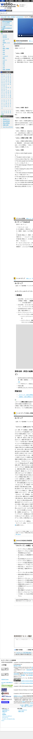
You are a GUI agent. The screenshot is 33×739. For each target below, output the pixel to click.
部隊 (32, 496)
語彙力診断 (5, 125)
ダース (29, 496)
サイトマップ (5, 717)
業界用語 (5, 37)
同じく (23, 449)
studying (22, 168)
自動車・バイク (6, 42)
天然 (29, 235)
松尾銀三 (25, 429)
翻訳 (21, 586)
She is (17, 153)
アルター (23, 457)
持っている (28, 186)
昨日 (19, 566)
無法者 (26, 431)
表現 (30, 141)
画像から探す (21, 711)
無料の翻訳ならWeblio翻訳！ (23, 5)
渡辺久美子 (18, 502)
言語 (30, 60)
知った (19, 516)
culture (28, 168)
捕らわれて (28, 449)
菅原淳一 (28, 484)
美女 (19, 504)
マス (20, 236)
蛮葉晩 (19, 512)
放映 (20, 459)
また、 (25, 60)
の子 (20, 558)
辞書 (3, 0)
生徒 (31, 582)
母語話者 (19, 143)
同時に (23, 504)
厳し (22, 568)
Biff (19, 429)
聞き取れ (30, 562)
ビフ (16, 429)
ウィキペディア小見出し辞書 (24, 413)
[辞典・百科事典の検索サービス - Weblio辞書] (8, 5)
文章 (19, 586)
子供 (23, 441)
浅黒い (16, 465)
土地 (30, 134)
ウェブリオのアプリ (22, 709)
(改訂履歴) (23, 675)
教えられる (25, 584)
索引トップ (28, 218)
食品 (4, 63)
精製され (25, 496)
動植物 (25, 58)
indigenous (29, 131)
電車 (4, 40)
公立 (28, 594)
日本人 (29, 112)
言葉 (25, 56)
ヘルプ (3, 712)
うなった (20, 445)
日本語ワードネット (18, 695)
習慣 (21, 552)
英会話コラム (6, 119)
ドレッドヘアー (28, 471)
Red (17, 471)
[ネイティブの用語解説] (3, 10)
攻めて (19, 488)
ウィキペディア (20, 278)
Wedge (22, 463)
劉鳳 (28, 478)
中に (23, 459)
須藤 (16, 492)
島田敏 (30, 429)
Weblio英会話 (6, 121)
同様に (25, 134)
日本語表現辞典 (19, 16)
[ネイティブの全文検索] (9, 10)
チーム (30, 431)
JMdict (23, 701)
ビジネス (5, 35)
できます (21, 588)
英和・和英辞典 (18, 0)
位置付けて (24, 480)
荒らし (16, 508)
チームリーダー (23, 472)
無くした (25, 478)
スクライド (19, 426)
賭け (22, 486)
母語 (22, 62)
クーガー (23, 516)
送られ (17, 496)
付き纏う (24, 510)
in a (19, 122)
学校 (31, 594)
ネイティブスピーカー (24, 242)
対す (26, 182)
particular (22, 122)
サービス (26, 590)
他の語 (19, 235)
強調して (24, 146)
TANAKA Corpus (4, 679)
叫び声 (16, 453)
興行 (24, 486)
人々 (30, 229)
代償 (27, 451)
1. (15, 153)
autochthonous (22, 133)
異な (19, 134)
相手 (32, 504)
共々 (19, 457)
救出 (24, 443)
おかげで (26, 552)
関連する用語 (24, 141)
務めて (30, 472)
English (26, 153)
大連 (25, 517)
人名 (4, 65)
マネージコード (25, 322)
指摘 (26, 568)
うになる (29, 510)
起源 (16, 124)
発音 (22, 110)
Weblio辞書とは (5, 709)
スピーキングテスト (8, 127)
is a (19, 159)
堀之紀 (22, 471)
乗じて (29, 476)
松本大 (24, 437)
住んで (23, 163)
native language (23, 164)
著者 (19, 574)
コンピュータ (6, 38)
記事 (25, 426)
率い (30, 437)
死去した (26, 459)
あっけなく (30, 469)
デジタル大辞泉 (20, 218)
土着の (28, 133)
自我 (32, 451)
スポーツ (5, 60)
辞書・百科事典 (11, 16)
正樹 (28, 439)
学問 (4, 50)
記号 (2, 114)
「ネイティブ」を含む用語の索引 (23, 652)
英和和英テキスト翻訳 (23, 636)
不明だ (26, 445)
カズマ (29, 508)
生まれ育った (18, 58)
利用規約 (4, 714)
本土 (32, 449)
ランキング (19, 42)
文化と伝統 (21, 186)
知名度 (25, 514)
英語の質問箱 (6, 123)
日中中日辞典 (26, 0)
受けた (30, 443)
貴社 (19, 590)
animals (24, 172)
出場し (30, 486)
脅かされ (23, 174)
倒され (25, 498)
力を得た (24, 451)
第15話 (16, 486)
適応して (21, 178)
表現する (20, 60)
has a (29, 184)
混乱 (25, 476)
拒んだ (31, 474)
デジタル (23, 240)
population (25, 184)
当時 (21, 594)
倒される (20, 498)
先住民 (31, 300)
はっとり (20, 484)
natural (30, 180)
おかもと (18, 494)
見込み (27, 500)
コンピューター (22, 244)
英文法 (26, 574)
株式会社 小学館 (17, 665)
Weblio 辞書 (3, 16)
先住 (24, 231)
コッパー (27, 236)
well (28, 176)
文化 (4, 52)
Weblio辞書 (28, 669)
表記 (28, 110)
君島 (30, 490)
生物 (4, 61)
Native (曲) (21, 385)
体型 (24, 433)
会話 (26, 504)
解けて (25, 482)
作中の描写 (20, 482)
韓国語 (19, 584)
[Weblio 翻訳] (17, 5)
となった (17, 461)
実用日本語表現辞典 (22, 41)
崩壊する (29, 457)
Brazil (29, 164)
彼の (26, 488)
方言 (4, 67)
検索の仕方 (4, 711)
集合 (17, 447)
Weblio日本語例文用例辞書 (24, 540)
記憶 (20, 478)
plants (23, 176)
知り (26, 441)
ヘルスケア (5, 56)
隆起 (22, 476)
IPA (26, 110)
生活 (4, 54)
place (26, 122)
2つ (31, 56)
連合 (22, 474)
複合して (24, 235)
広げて (16, 439)
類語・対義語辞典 (10, 0)
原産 (20, 231)
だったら (28, 578)
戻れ (24, 500)
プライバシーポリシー (7, 715)
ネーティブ (21, 227)
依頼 (26, 443)
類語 (22, 131)
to (26, 157)
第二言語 (20, 554)
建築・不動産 (6, 48)
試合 (26, 486)
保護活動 (27, 467)
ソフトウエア (25, 246)
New (26, 159)
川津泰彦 (27, 494)
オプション (26, 586)
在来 (32, 143)
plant (28, 143)
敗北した (25, 490)
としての (25, 554)
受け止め (26, 506)
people (23, 161)
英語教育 (29, 554)
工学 (4, 46)
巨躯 (20, 433)
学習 (19, 552)
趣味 (4, 58)
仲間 (27, 447)
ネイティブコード (25, 320)
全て (2, 33)
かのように (29, 465)
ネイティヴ (19, 112)
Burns (25, 463)
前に (22, 469)
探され (27, 516)
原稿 (28, 560)
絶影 (18, 469)
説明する (30, 120)
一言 (19, 455)
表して (25, 455)
